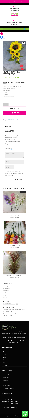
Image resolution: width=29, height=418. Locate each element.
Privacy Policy (6, 385)
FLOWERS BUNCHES (11, 37)
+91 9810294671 (14, 8)
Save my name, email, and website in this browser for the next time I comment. (14, 173)
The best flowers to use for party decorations (14, 314)
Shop (4, 360)
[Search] (17, 303)
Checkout (5, 380)
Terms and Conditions (8, 388)
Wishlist (5, 383)
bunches (5, 293)
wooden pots (6, 286)
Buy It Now (14, 113)
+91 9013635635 (14, 10)
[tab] (14, 126)
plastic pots (6, 290)
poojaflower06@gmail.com (14, 22)
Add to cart (14, 108)
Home (4, 37)
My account (6, 375)
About (4, 354)
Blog (4, 362)
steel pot (5, 297)
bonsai (4, 295)
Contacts (5, 365)
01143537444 (14, 24)
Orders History (6, 377)
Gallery (4, 357)
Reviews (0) (8, 126)
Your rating (8, 148)
